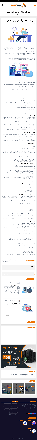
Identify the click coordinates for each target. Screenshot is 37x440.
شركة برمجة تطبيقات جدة (12, 412)
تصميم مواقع (6, 409)
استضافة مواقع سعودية (6, 259)
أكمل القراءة (7, 296)
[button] (2, 381)
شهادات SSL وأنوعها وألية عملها (17, 14)
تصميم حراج (9, 386)
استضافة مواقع (13, 259)
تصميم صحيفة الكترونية (8, 407)
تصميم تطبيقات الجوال (32, 386)
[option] (30, 388)
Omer (18, 282)
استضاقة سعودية (5, 261)
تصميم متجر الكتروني (13, 409)
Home (23, 14)
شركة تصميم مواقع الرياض (12, 414)
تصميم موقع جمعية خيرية (13, 410)
